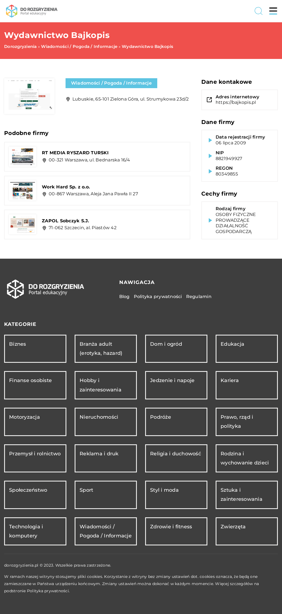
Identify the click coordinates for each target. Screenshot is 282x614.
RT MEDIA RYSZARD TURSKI (75, 152)
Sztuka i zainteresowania (241, 494)
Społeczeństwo (28, 490)
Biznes (17, 344)
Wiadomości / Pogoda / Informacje (111, 83)
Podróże (160, 417)
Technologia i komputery (26, 531)
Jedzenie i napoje (172, 380)
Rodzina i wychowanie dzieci (245, 458)
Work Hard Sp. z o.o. (66, 187)
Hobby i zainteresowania (100, 385)
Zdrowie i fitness (171, 527)
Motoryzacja (24, 417)
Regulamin (199, 296)
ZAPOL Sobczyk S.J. (65, 220)
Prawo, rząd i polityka (237, 421)
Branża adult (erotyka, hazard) (101, 348)
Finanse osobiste (30, 380)
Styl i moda (164, 490)
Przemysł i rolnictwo (35, 454)
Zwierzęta (233, 527)
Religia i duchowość (175, 454)
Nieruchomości (99, 417)
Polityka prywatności (158, 296)
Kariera (230, 380)
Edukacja (232, 344)
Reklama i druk (99, 454)
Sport (86, 490)
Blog (124, 296)
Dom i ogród (166, 344)
